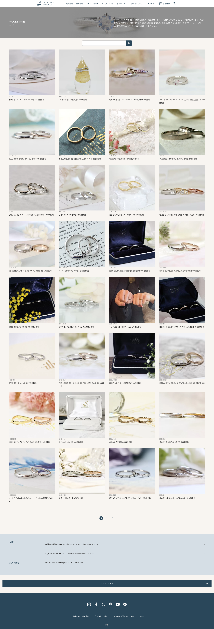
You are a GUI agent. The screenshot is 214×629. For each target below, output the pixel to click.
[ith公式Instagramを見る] (89, 604)
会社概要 (76, 616)
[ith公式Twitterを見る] (103, 604)
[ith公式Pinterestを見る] (111, 604)
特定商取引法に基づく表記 (124, 616)
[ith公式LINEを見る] (125, 604)
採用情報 (85, 616)
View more (14, 563)
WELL (141, 616)
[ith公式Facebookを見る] (96, 604)
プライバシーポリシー (102, 616)
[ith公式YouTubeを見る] (118, 604)
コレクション (91, 3)
